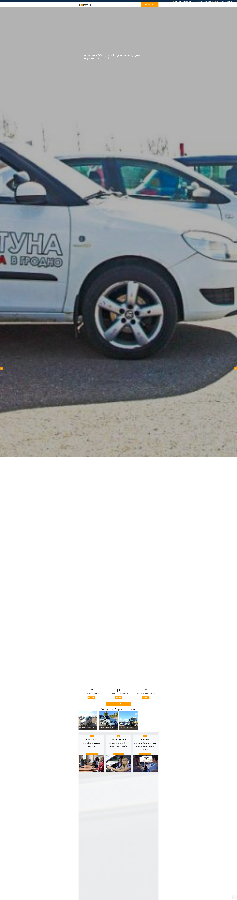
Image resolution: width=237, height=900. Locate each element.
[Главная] (86, 4)
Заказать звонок (149, 4)
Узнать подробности (118, 704)
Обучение (112, 5)
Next (235, 368)
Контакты (130, 5)
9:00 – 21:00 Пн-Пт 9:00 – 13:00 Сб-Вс (224, 1)
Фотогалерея (137, 5)
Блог (126, 5)
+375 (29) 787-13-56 (209, 1)
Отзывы (122, 5)
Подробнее (88, 61)
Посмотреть (91, 697)
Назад (1, 368)
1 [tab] (117, 683)
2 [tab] (119, 683)
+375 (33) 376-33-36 (198, 1)
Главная (107, 5)
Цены (117, 5)
